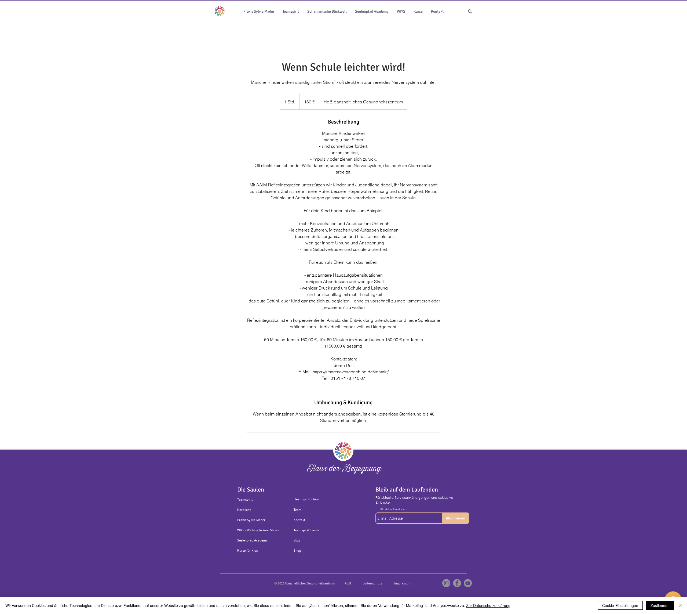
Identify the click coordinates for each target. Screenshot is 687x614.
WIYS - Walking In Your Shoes (258, 530)
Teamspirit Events (306, 530)
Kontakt (299, 520)
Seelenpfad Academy (252, 540)
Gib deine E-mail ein (392, 509)
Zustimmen (660, 605)
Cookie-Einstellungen (620, 605)
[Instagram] (446, 583)
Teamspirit (245, 499)
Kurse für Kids (247, 550)
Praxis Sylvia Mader (251, 520)
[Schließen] (680, 605)
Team (298, 509)
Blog (297, 540)
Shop (297, 550)
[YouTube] (468, 583)
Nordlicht (244, 509)
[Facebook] (457, 583)
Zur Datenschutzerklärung (488, 605)
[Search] (470, 11)
